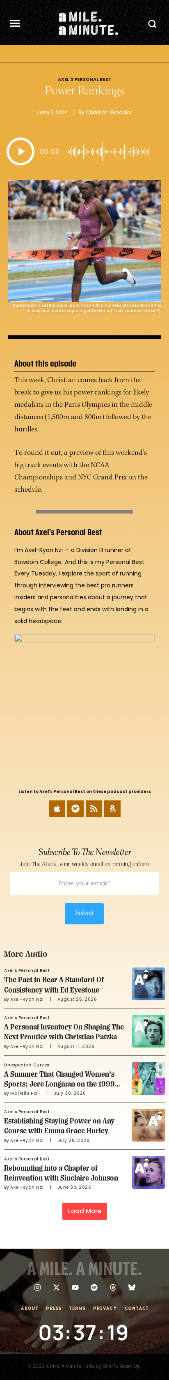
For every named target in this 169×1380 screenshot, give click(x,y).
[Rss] (94, 808)
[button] (20, 151)
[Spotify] (75, 808)
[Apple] (57, 808)
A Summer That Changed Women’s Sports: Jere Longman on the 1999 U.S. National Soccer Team (59, 1084)
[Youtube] (75, 1287)
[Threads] (113, 1287)
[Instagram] (37, 1287)
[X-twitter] (56, 1287)
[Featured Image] (148, 983)
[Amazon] (112, 808)
